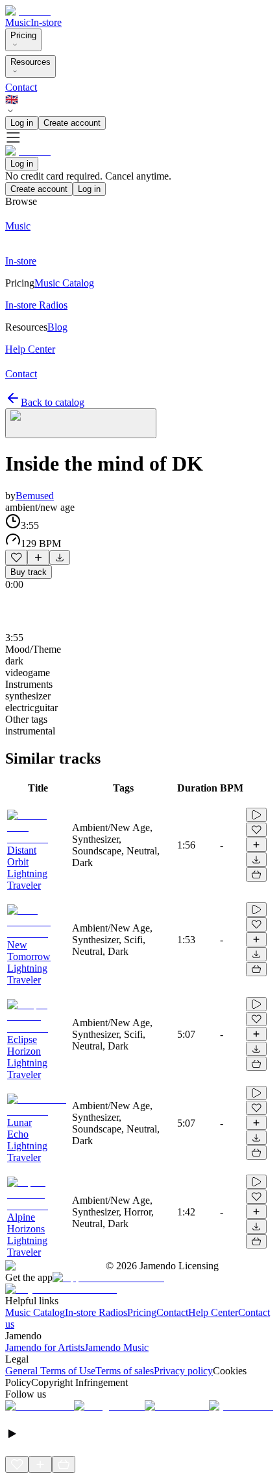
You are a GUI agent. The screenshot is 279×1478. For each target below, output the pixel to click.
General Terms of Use (50, 1370)
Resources (30, 62)
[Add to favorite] (16, 557)
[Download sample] (59, 557)
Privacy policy (183, 1370)
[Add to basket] (256, 874)
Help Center (213, 1312)
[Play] (80, 423)
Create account (72, 123)
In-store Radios (96, 1312)
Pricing (23, 35)
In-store (46, 22)
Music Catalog (35, 1312)
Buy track (28, 572)
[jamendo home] (28, 10)
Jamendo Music (116, 1347)
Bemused (35, 495)
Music (17, 22)
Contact (21, 87)
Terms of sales (124, 1370)
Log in (21, 123)
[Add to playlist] (38, 557)
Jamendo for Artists (44, 1347)
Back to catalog (52, 402)
